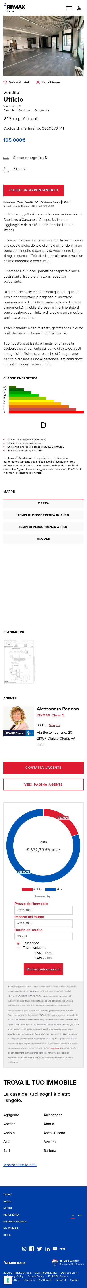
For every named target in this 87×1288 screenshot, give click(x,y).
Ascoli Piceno (54, 1133)
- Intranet (59, 1280)
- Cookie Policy (34, 1276)
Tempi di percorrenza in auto (43, 515)
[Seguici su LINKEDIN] (47, 1248)
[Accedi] (79, 7)
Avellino (50, 1142)
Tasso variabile (34, 948)
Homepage (9, 202)
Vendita (29, 202)
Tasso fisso (31, 943)
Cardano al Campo (50, 202)
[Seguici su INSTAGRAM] (24, 1248)
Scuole (43, 538)
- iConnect (27, 1280)
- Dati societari (67, 1272)
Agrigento (11, 1115)
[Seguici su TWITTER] (39, 1248)
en (80, 1215)
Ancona (9, 1124)
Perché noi (11, 1214)
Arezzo (9, 1133)
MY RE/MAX (10, 1228)
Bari (6, 1151)
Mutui (7, 1208)
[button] (69, 7)
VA (36, 202)
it (73, 1215)
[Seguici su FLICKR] (62, 1248)
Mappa (43, 503)
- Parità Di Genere (56, 1276)
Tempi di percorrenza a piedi (43, 527)
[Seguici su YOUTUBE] (55, 1248)
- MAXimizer (43, 1280)
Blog (7, 1235)
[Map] (43, 580)
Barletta (50, 1151)
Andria (49, 1124)
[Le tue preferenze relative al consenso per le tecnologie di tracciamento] (8, 1280)
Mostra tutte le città (20, 1165)
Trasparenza (55, 1048)
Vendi (7, 1201)
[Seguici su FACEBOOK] (31, 1248)
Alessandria (53, 1115)
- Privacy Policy (13, 1276)
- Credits (73, 1280)
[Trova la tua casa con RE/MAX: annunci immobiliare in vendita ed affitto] (14, 8)
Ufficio (65, 202)
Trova (20, 202)
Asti (6, 1142)
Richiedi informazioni (43, 969)
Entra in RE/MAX (14, 1221)
